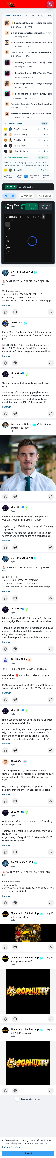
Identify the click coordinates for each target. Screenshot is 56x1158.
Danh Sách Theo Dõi (45, 206)
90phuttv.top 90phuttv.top (25, 913)
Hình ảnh (46, 196)
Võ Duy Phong (20, 146)
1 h (12, 377)
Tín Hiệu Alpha (19, 659)
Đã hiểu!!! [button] (28, 1153)
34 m (13, 276)
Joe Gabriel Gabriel (21, 424)
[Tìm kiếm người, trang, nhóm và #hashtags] (50, 4)
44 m (13, 326)
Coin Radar (17, 322)
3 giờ (13, 866)
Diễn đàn (20, 176)
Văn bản (28, 196)
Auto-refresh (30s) (34, 176)
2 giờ (13, 511)
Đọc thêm (6, 305)
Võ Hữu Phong (20, 134)
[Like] (28, 313)
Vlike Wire (16, 373)
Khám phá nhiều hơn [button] (12, 1147)
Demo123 (18, 170)
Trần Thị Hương (20, 129)
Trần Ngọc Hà (20, 140)
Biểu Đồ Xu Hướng (31, 206)
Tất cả (11, 196)
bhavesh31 (17, 761)
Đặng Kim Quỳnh (21, 151)
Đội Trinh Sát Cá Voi (22, 271)
